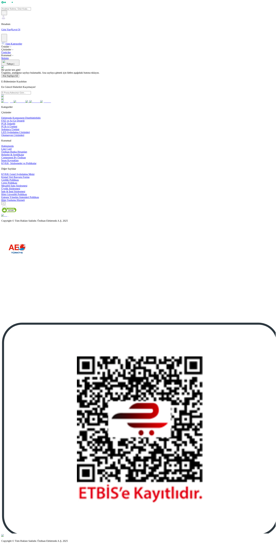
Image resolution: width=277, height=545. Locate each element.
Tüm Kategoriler (13, 43)
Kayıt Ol (15, 29)
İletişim (5, 58)
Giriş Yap (6, 29)
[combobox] (3, 203)
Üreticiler (6, 52)
